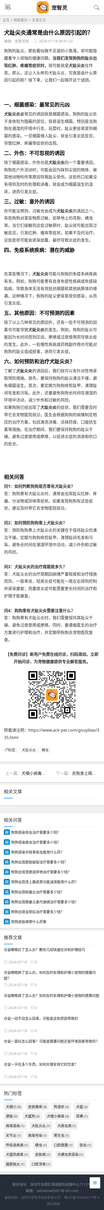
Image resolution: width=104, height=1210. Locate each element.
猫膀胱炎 (15, 1164)
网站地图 (53, 1204)
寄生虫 (61, 1135)
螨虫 (45, 749)
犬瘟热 (32, 1116)
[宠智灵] (43, 12)
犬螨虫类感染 (70, 1154)
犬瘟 (82, 1106)
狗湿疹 (61, 1106)
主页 (6, 20)
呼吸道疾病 (17, 1144)
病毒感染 (15, 1125)
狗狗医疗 (21, 20)
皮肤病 (42, 1154)
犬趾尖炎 (29, 749)
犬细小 (13, 1106)
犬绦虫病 (66, 1125)
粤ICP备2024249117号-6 (81, 1197)
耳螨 (82, 1116)
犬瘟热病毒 (17, 1154)
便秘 (11, 1116)
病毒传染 (37, 1135)
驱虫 (85, 1144)
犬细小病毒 (58, 1116)
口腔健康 (63, 1144)
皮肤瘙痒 (37, 1106)
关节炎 (13, 1135)
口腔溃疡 (41, 1164)
